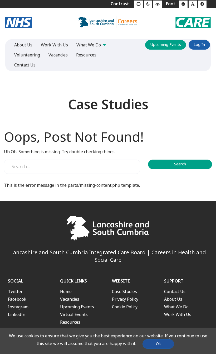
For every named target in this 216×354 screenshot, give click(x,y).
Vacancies (69, 299)
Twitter (15, 292)
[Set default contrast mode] (138, 4)
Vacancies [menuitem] (58, 55)
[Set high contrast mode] (157, 4)
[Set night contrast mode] (148, 4)
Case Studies (124, 292)
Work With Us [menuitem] (54, 45)
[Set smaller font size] (183, 4)
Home (66, 292)
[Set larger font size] (202, 4)
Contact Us (174, 292)
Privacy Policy (125, 299)
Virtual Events (74, 315)
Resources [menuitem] (86, 55)
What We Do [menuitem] (88, 45)
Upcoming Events (165, 44)
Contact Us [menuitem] (25, 65)
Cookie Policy (125, 307)
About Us (173, 299)
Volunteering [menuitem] (27, 55)
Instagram (18, 307)
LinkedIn (16, 315)
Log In (199, 44)
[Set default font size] (193, 4)
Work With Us (177, 315)
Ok (158, 344)
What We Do (176, 307)
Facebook (17, 299)
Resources (70, 322)
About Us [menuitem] (23, 45)
